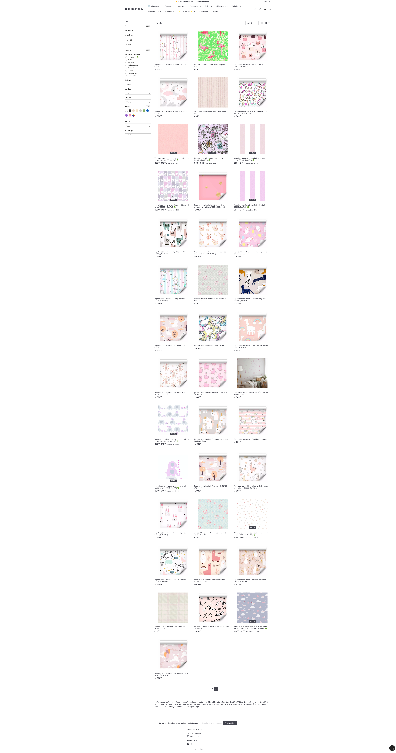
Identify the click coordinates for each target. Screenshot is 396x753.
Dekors (129, 60)
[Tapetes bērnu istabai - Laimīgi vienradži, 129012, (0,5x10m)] (173, 284)
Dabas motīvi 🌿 (132, 57)
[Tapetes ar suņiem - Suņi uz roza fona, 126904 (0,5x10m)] (213, 612)
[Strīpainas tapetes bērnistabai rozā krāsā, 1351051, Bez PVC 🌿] (252, 190)
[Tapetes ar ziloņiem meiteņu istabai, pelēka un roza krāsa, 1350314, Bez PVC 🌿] (173, 424)
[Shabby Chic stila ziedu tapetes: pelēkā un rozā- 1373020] (213, 284)
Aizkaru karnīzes (222, 6)
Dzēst (148, 26)
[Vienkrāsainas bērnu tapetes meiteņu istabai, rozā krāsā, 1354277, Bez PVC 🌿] (173, 143)
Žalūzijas (235, 6)
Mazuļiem (130, 68)
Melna (130, 110)
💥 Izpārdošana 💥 (186, 11)
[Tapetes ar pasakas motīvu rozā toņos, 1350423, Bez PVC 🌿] (213, 143)
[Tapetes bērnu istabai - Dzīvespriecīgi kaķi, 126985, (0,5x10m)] (252, 284)
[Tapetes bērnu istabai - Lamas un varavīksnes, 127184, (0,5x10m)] (252, 331)
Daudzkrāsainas (133, 115)
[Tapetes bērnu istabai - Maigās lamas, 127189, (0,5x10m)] (213, 377)
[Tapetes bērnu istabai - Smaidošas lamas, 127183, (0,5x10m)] (213, 565)
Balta (126, 110)
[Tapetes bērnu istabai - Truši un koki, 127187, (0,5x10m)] (173, 331)
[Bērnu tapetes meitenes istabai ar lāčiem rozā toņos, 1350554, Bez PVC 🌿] (173, 190)
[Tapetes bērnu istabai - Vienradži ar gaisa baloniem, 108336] (252, 237)
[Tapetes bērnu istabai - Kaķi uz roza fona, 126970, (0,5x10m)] (252, 50)
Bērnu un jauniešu (133, 54)
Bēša (133, 110)
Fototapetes (194, 6)
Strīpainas (130, 70)
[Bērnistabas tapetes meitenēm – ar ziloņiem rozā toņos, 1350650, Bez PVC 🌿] (173, 471)
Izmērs (128, 89)
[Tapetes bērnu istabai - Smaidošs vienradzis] (252, 423)
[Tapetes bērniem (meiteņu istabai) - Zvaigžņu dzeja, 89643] (252, 377)
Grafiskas (130, 62)
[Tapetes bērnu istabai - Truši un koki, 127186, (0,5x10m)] (213, 471)
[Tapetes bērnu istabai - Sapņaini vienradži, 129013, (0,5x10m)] (173, 565)
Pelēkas (140, 110)
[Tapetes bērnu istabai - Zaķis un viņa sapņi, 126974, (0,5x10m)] (252, 565)
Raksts (128, 80)
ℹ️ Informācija (154, 6)
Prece (127, 26)
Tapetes (168, 6)
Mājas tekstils (153, 11)
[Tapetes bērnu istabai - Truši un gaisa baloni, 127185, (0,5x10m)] (173, 658)
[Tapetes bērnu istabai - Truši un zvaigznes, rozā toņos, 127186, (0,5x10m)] (213, 237)
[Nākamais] (216, 689)
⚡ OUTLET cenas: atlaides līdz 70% (192, 1)
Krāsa (127, 106)
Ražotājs (129, 130)
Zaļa (144, 110)
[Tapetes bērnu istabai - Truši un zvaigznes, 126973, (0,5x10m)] (173, 377)
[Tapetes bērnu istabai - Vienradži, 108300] (213, 330)
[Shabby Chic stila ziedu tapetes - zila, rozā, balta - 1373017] (213, 518)
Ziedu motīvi (131, 76)
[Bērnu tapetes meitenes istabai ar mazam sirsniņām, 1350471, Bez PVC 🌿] (252, 518)
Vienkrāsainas (132, 73)
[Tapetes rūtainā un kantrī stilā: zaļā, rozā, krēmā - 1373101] (173, 612)
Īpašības (129, 35)
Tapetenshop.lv (134, 8)
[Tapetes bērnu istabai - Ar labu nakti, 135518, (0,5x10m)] (173, 96)
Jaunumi (215, 11)
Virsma (128, 98)
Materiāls (129, 40)
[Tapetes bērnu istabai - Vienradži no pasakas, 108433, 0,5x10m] (213, 424)
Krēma (137, 110)
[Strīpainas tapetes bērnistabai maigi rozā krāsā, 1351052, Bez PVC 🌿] (252, 143)
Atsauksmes (203, 11)
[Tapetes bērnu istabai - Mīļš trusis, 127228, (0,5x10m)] (173, 50)
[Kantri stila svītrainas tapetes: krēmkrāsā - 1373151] (213, 96)
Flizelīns (128, 44)
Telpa (127, 122)
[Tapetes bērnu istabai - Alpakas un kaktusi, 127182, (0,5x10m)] (173, 237)
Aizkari (207, 6)
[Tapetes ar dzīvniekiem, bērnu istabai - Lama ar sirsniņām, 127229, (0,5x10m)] (252, 471)
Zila (147, 110)
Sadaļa (128, 50)
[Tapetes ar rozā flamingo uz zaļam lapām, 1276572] (213, 50)
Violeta (126, 115)
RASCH (233, 702)
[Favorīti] (265, 9)
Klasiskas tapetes (133, 65)
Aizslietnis (169, 11)
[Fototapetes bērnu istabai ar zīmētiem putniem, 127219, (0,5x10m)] (252, 96)
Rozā (130, 115)
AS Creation (224, 702)
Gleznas (181, 6)
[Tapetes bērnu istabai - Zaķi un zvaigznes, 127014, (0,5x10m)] (173, 518)
